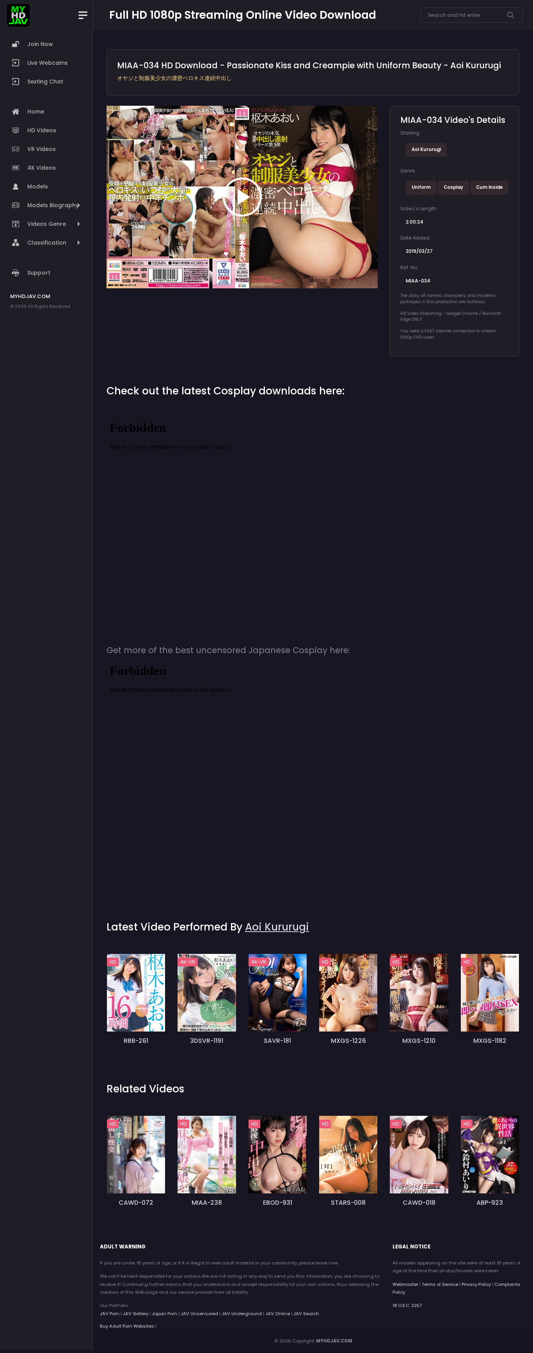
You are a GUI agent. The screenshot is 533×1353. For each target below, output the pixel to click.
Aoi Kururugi (426, 149)
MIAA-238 (207, 1202)
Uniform (421, 187)
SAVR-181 (277, 1040)
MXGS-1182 (489, 1040)
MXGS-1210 (418, 1040)
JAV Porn (109, 1313)
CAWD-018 (419, 1202)
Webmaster (405, 1284)
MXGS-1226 (348, 1040)
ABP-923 (489, 1202)
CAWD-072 (136, 1202)
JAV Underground (242, 1313)
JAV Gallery (135, 1313)
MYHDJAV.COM (334, 1341)
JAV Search (306, 1313)
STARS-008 (348, 1202)
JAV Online (277, 1313)
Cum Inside (489, 187)
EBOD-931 (277, 1202)
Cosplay (453, 187)
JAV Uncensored (199, 1313)
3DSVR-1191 (206, 1040)
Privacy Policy (476, 1284)
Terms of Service (440, 1284)
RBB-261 (136, 1040)
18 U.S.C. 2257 (407, 1305)
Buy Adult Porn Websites (127, 1326)
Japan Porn (164, 1313)
